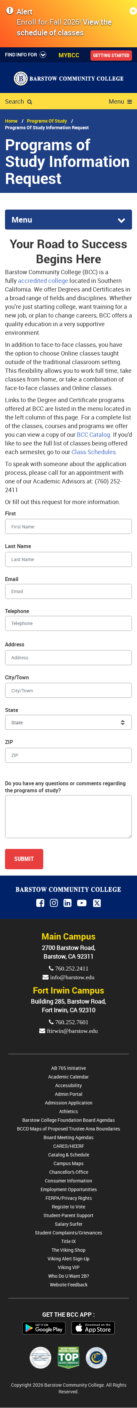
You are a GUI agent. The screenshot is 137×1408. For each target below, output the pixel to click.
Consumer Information (68, 1180)
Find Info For (21, 54)
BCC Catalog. (94, 434)
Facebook (40, 903)
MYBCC (69, 55)
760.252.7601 (71, 1022)
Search (14, 101)
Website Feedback (68, 1284)
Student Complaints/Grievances (68, 1232)
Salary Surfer (68, 1224)
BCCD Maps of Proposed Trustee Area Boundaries (68, 1128)
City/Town (17, 677)
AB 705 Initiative (68, 1068)
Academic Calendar (68, 1076)
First (10, 513)
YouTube (82, 903)
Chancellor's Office (68, 1172)
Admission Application (68, 1102)
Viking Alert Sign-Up (68, 1258)
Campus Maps (68, 1163)
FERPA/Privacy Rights (69, 1198)
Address (14, 644)
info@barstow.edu (71, 977)
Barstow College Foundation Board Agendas (68, 1120)
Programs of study (47, 121)
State (11, 709)
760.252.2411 (71, 969)
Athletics (68, 1111)
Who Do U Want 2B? (68, 1276)
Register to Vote (68, 1206)
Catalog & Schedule (68, 1154)
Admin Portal (68, 1094)
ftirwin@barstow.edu (71, 1031)
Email (11, 578)
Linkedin (68, 903)
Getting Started (111, 55)
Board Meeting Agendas (68, 1137)
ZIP (9, 741)
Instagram (54, 903)
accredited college (43, 281)
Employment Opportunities (69, 1189)
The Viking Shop (68, 1250)
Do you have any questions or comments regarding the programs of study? (65, 787)
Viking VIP (68, 1267)
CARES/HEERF (68, 1146)
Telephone (17, 610)
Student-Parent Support (68, 1215)
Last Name (18, 545)
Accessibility (68, 1085)
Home (11, 121)
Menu (116, 101)
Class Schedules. (94, 452)
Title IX (68, 1241)
